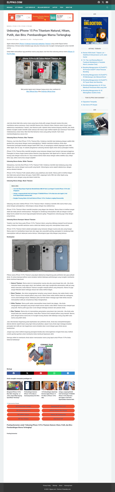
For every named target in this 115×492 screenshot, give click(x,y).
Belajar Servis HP (44, 7)
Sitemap (55, 485)
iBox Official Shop (32, 91)
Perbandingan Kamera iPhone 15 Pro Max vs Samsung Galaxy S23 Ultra (31, 393)
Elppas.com (14, 2)
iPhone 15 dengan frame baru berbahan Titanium (35, 44)
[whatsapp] (54, 373)
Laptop (54, 7)
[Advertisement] (41, 107)
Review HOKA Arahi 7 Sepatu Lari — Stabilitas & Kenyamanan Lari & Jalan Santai (95, 55)
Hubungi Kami (68, 485)
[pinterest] (41, 373)
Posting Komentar (38, 39)
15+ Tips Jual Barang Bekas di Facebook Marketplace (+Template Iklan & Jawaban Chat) (94, 62)
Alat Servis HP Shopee (90, 105)
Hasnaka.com (67, 489)
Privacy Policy (47, 485)
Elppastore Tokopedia (90, 102)
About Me (69, 7)
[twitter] (103, 2)
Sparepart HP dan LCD (58, 406)
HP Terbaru (19, 7)
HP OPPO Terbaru (23, 414)
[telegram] (68, 373)
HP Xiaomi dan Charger (23, 406)
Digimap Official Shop (48, 91)
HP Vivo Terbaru (23, 419)
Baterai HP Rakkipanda (58, 414)
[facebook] (99, 2)
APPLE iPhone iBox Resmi (58, 410)
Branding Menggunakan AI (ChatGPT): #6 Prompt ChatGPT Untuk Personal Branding (95, 70)
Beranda (9, 7)
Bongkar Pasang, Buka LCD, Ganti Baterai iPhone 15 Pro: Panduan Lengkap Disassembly (38, 198)
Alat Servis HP (30, 7)
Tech (61, 7)
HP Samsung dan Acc (23, 410)
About (60, 485)
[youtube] (107, 2)
